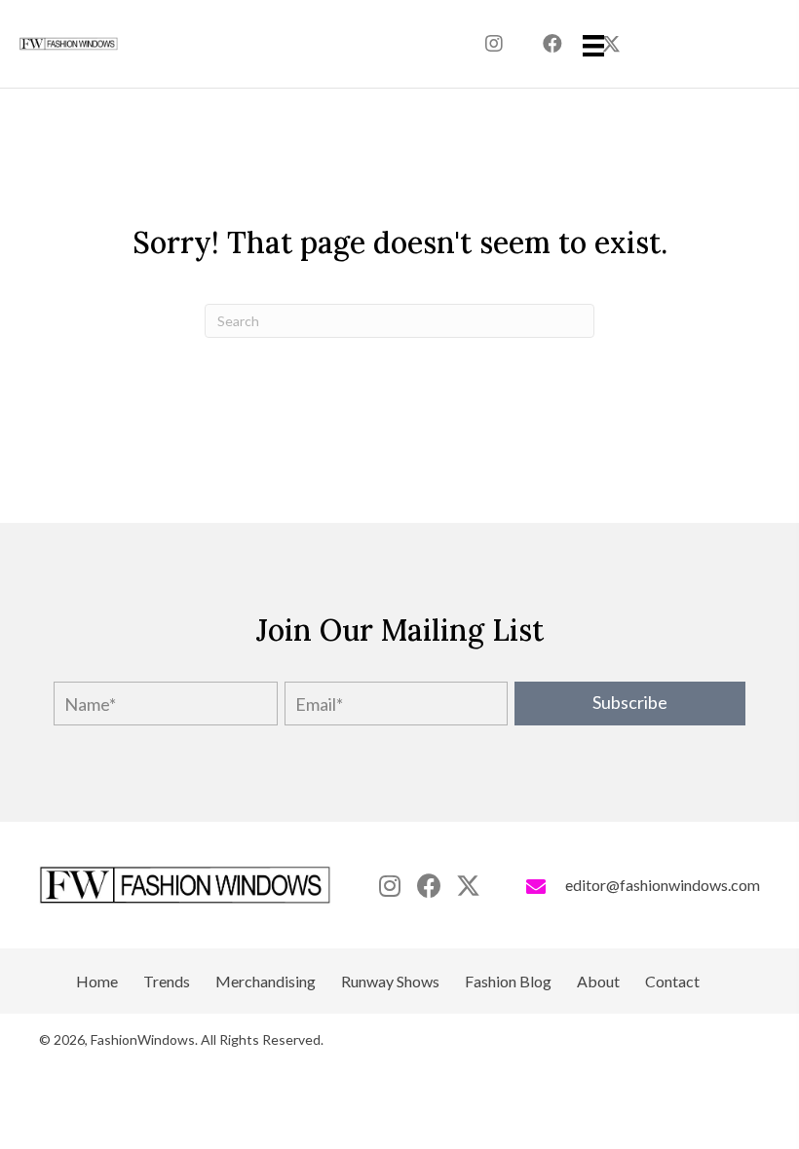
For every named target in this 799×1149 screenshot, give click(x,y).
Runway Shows (390, 981)
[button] (494, 43)
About (598, 981)
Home (97, 981)
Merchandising (265, 981)
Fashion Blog (508, 981)
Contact (672, 981)
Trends (166, 981)
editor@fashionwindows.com (662, 884)
